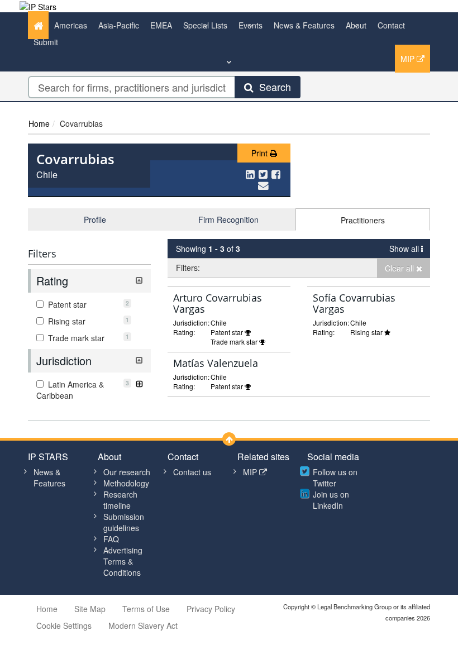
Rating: (184, 332)
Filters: (188, 267)
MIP (408, 58)
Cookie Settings (64, 625)
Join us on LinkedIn (331, 500)
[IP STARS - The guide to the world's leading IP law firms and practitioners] (38, 5)
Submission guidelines (123, 522)
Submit (46, 41)
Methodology (126, 483)
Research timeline (120, 500)
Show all (405, 248)
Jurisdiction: (191, 322)
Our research (126, 471)
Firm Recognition (228, 219)
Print (260, 153)
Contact (391, 25)
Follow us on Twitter (335, 477)
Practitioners (363, 220)
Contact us (192, 471)
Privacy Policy (211, 608)
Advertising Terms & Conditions (122, 561)
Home (39, 123)
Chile (47, 174)
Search (272, 86)
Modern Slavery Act (143, 625)
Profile (95, 219)
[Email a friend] (263, 184)
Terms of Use (146, 608)
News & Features (304, 25)
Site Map (90, 608)
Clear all (400, 268)
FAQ (111, 539)
